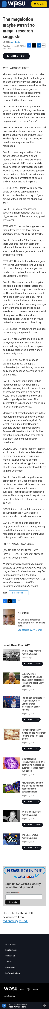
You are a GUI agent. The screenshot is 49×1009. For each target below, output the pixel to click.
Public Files (10, 968)
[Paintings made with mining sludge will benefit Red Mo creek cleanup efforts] (11, 734)
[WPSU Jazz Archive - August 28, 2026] (11, 655)
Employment (10, 950)
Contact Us (10, 956)
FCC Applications (12, 973)
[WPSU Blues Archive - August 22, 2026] (11, 816)
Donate (40, 4)
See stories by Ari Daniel (30, 629)
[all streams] (45, 1005)
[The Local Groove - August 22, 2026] (11, 839)
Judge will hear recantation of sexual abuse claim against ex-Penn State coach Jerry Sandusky (33, 680)
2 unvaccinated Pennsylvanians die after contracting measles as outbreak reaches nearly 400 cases (33, 765)
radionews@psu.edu (15, 921)
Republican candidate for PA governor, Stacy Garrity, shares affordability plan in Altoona (33, 704)
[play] (4, 1005)
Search (8, 962)
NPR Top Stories (19, 593)
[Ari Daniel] (9, 617)
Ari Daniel (15, 42)
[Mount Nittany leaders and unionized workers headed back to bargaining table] (11, 787)
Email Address (12, 892)
